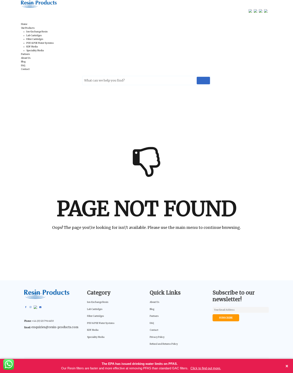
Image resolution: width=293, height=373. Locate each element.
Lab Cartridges (34, 35)
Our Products (28, 28)
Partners (25, 54)
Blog (23, 61)
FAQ (23, 65)
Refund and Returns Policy (164, 344)
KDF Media (32, 46)
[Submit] (203, 80)
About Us (26, 58)
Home (24, 24)
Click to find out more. (205, 368)
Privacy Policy (157, 337)
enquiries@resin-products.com (101, 11)
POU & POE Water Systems (40, 43)
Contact (25, 69)
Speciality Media (35, 50)
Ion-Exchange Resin (37, 31)
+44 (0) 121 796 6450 (49, 11)
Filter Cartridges (34, 39)
